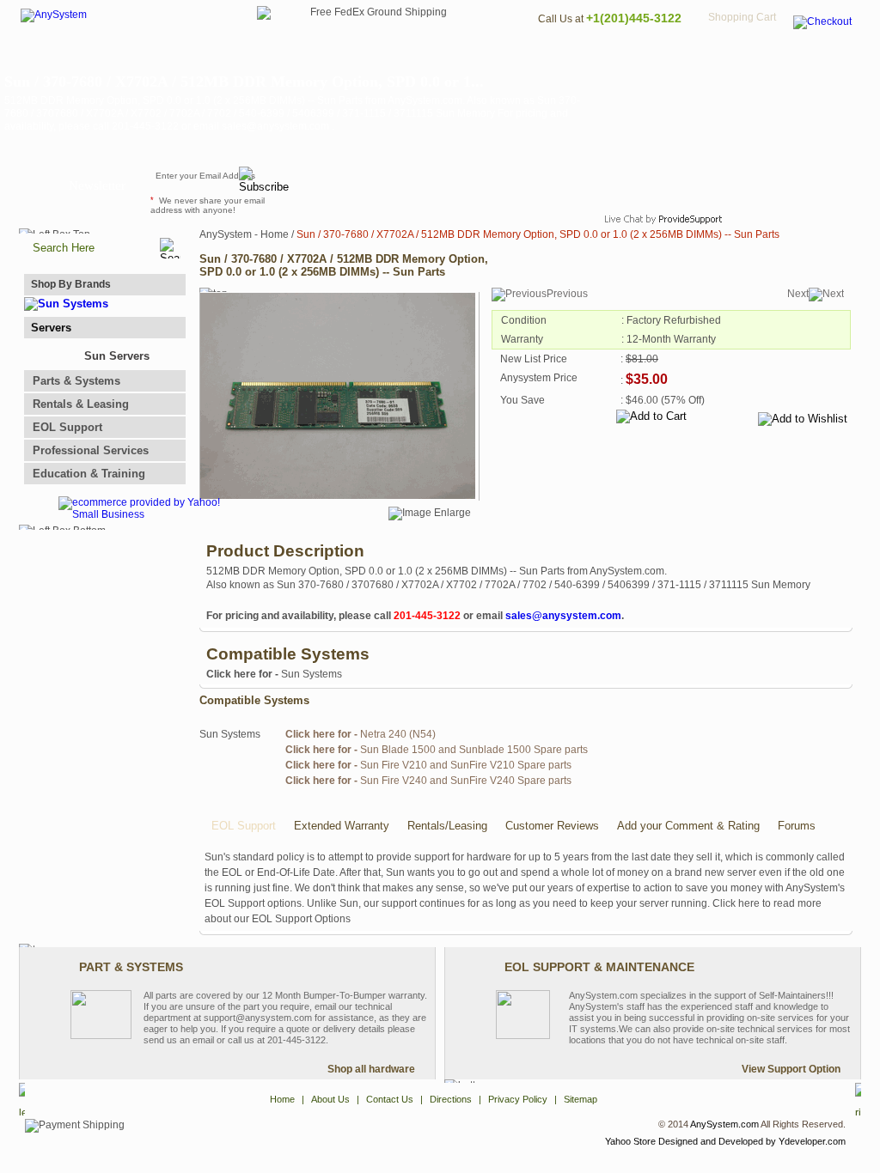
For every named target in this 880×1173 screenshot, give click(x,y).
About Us (487, 56)
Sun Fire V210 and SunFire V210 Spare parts (428, 765)
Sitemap (825, 56)
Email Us (337, 183)
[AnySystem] (54, 15)
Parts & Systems (76, 380)
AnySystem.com (724, 1124)
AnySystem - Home (244, 234)
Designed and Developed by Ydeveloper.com (752, 1141)
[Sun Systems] (66, 303)
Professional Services (91, 450)
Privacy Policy (741, 56)
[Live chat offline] (655, 183)
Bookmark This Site (543, 183)
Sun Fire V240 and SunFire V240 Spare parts (428, 781)
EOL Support (67, 427)
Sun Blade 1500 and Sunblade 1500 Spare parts (436, 750)
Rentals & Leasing (81, 404)
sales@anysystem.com (563, 616)
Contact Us (566, 56)
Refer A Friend (430, 183)
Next (798, 294)
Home (417, 56)
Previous (567, 294)
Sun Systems (274, 674)
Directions (649, 56)
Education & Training (89, 473)
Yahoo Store (630, 1141)
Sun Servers (117, 355)
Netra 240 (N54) (360, 734)
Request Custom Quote (776, 183)
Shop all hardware (371, 1069)
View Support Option (791, 1069)
